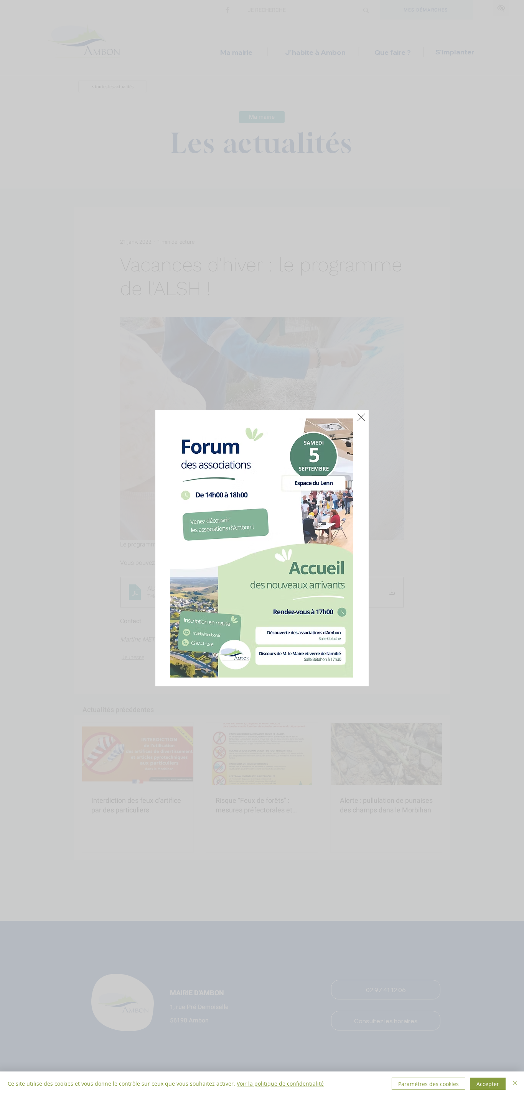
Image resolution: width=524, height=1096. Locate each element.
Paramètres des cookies (428, 1084)
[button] (361, 417)
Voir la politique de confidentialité (280, 1083)
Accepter (487, 1084)
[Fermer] (514, 1084)
